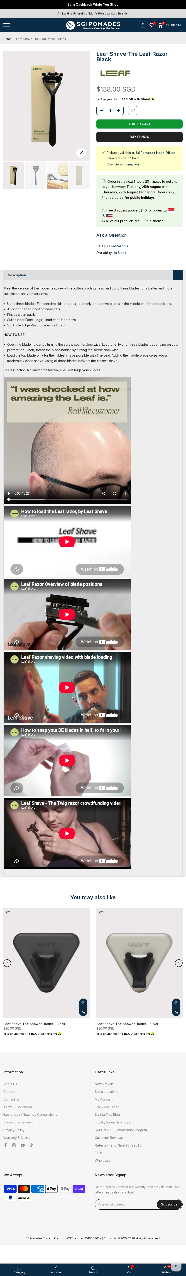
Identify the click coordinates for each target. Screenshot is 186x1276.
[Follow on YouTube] (23, 1145)
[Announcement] (93, 4)
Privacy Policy (13, 1130)
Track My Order (107, 1107)
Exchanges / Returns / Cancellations (30, 1114)
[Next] (179, 963)
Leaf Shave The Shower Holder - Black (34, 1024)
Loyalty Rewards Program (114, 1122)
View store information (123, 164)
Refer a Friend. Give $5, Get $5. (118, 1145)
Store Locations (106, 1092)
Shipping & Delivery (18, 1122)
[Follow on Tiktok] (31, 1145)
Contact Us (11, 1099)
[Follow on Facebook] (5, 1145)
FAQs (99, 1153)
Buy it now (139, 137)
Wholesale (103, 1160)
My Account (104, 1099)
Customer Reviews (109, 1138)
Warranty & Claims (16, 1138)
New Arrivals (104, 1084)
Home (7, 38)
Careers (9, 1092)
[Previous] (7, 963)
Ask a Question (111, 235)
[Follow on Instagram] (14, 1145)
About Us (10, 1084)
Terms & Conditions (17, 1107)
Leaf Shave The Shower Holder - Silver (127, 1024)
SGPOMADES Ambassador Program (121, 1130)
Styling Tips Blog (107, 1114)
